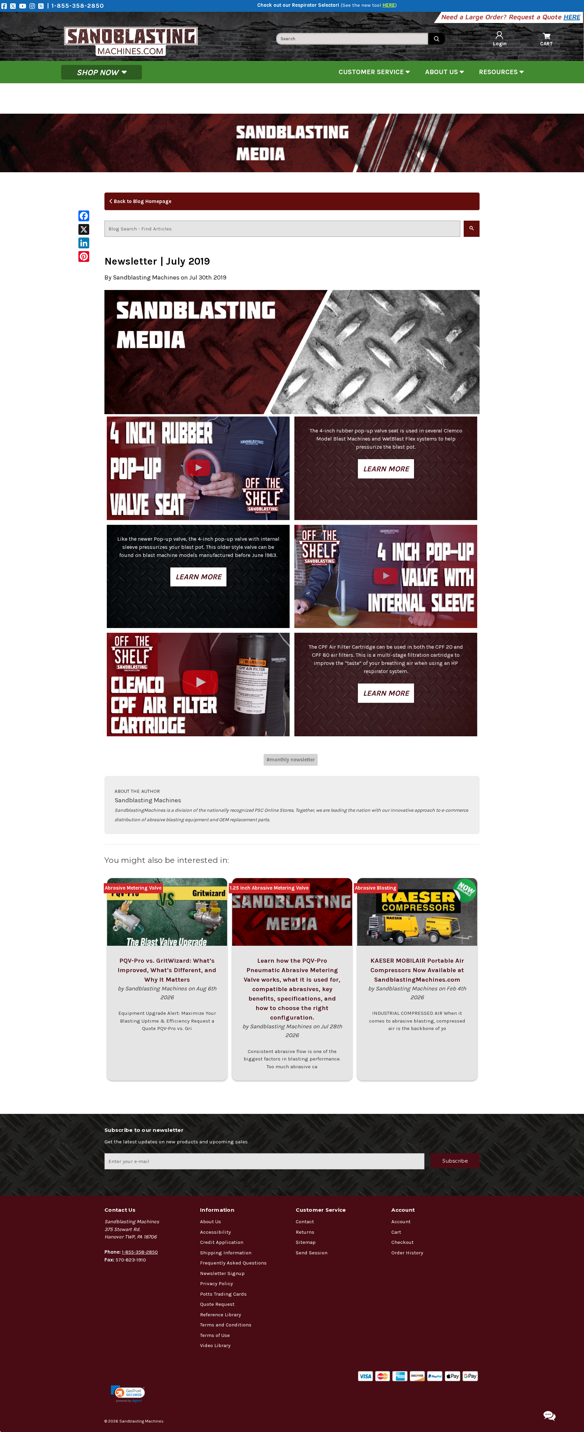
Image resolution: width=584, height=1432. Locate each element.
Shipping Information (225, 1253)
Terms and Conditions (225, 1325)
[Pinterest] (84, 256)
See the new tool (368, 5)
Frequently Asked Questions (233, 1263)
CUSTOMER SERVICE (372, 72)
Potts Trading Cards (223, 1294)
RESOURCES (499, 72)
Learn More (386, 468)
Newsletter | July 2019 (157, 261)
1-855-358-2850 (140, 1252)
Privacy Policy (216, 1283)
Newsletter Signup (222, 1273)
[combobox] (352, 39)
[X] (84, 229)
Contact (305, 1221)
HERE (572, 17)
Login (500, 44)
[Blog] (42, 5)
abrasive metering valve (133, 888)
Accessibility (215, 1232)
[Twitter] (14, 5)
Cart (396, 1232)
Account (401, 1221)
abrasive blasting (375, 888)
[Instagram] (33, 5)
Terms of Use (215, 1335)
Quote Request (217, 1304)
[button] (128, 1394)
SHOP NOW (98, 72)
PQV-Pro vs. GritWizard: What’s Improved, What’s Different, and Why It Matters (167, 970)
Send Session (311, 1253)
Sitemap (306, 1242)
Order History (407, 1253)
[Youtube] (24, 5)
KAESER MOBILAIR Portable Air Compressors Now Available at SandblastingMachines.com (417, 970)
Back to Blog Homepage (142, 201)
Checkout (402, 1242)
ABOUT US (442, 72)
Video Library (215, 1345)
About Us (210, 1221)
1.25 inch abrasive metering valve (269, 888)
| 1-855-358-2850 (75, 5)
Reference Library (220, 1315)
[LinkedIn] (84, 243)
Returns (305, 1232)
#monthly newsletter (290, 760)
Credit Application (221, 1242)
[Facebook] (5, 5)
